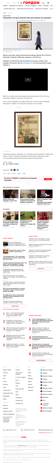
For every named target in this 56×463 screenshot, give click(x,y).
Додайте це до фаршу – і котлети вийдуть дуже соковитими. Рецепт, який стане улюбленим (15, 345)
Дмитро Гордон (47, 370)
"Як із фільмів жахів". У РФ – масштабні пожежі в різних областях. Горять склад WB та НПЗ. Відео (14, 258)
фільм (9, 173)
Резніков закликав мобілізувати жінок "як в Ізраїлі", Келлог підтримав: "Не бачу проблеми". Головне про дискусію (15, 264)
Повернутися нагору (44, 432)
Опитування (19, 397)
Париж (19, 173)
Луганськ (30, 390)
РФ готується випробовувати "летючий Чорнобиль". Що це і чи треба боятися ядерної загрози (14, 290)
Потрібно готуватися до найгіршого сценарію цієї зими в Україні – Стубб (13, 302)
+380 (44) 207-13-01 (10, 430)
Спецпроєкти (19, 403)
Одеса (29, 375)
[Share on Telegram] (18, 170)
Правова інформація (8, 414)
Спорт (4, 381)
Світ (4, 378)
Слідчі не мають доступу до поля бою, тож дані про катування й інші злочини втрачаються (40, 263)
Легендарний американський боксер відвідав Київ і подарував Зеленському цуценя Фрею (13, 271)
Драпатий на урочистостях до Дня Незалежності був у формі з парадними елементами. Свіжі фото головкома (15, 337)
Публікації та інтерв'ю (16, 5)
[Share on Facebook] (11, 170)
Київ (29, 370)
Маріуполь (31, 387)
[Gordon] (31, 3)
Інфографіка (6, 396)
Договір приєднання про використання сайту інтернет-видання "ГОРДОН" (21, 423)
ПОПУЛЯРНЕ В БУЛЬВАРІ (11, 309)
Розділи (17, 367)
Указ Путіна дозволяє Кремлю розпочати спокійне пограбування (40, 250)
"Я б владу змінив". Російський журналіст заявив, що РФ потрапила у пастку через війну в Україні (14, 283)
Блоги (40, 5)
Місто (29, 367)
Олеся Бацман (47, 391)
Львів (29, 372)
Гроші (4, 375)
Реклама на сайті (7, 411)
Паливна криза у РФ (9, 8)
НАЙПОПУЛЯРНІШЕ (35, 315)
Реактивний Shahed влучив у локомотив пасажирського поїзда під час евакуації (42, 338)
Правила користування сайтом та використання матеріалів (21, 410)
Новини (5, 5)
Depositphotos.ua (22, 445)
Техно (4, 387)
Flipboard (45, 397)
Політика (5, 372)
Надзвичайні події (8, 393)
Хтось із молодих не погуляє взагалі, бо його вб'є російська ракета (39, 239)
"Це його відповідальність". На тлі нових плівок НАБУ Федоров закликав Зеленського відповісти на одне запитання (42, 321)
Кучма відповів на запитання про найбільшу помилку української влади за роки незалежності (42, 354)
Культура (10, 12)
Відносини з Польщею (42, 8)
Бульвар (45, 5)
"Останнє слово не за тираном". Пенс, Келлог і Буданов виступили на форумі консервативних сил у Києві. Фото (42, 346)
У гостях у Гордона (30, 5)
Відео (17, 394)
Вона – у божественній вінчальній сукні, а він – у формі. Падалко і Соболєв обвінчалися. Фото (15, 314)
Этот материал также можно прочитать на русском (31, 20)
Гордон (4, 12)
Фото (17, 391)
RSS (44, 400)
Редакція (5, 408)
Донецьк (30, 378)
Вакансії (5, 405)
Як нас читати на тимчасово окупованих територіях (7, 419)
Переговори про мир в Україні (25, 8)
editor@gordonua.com (47, 430)
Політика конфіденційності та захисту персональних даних (21, 416)
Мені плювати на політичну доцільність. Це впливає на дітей (39, 256)
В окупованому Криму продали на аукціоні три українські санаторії (27, 200)
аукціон (13, 173)
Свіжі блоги (33, 236)
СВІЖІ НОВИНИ (8, 238)
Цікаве (5, 399)
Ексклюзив (19, 389)
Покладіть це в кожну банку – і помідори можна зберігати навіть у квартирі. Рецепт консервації (15, 322)
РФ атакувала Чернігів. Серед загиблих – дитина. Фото (17, 251)
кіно (5, 173)
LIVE (17, 386)
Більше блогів (41, 268)
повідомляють (28, 63)
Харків (30, 381)
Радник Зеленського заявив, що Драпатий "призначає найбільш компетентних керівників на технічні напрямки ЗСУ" (41, 330)
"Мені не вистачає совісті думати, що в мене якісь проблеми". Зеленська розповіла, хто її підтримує (16, 329)
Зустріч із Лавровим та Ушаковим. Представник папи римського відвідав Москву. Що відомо (14, 244)
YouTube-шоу (19, 400)
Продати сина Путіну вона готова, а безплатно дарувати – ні (41, 245)
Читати (48, 179)
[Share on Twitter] (15, 170)
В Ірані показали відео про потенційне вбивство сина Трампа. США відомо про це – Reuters (14, 277)
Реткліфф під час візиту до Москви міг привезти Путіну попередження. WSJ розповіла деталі (13, 296)
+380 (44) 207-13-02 (28, 430)
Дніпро (30, 384)
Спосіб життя (6, 390)
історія (23, 173)
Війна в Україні (7, 370)
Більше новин (15, 306)
